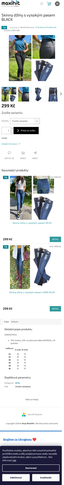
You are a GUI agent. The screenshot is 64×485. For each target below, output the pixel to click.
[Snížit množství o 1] (12, 132)
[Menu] (57, 4)
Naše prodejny (32, 399)
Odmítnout (16, 477)
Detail (55, 239)
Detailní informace (9, 144)
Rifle (17, 383)
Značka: (12, 30)
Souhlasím (45, 477)
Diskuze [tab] (14, 321)
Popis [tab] (6, 321)
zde (14, 460)
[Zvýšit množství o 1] (12, 129)
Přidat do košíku (28, 130)
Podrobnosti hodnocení (45, 27)
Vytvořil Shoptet (35, 414)
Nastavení (30, 468)
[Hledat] (42, 4)
